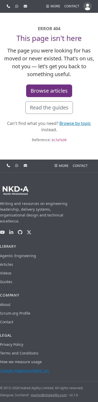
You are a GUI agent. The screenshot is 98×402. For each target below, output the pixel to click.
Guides (6, 281)
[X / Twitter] (29, 232)
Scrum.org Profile (15, 313)
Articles (6, 264)
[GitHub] (20, 232)
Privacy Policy (11, 344)
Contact (71, 6)
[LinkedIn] (11, 232)
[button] (52, 6)
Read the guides (49, 107)
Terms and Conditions (19, 353)
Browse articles (49, 90)
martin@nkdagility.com (49, 395)
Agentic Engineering (18, 255)
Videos (5, 273)
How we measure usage (21, 361)
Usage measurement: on (24, 370)
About (5, 304)
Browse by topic (75, 123)
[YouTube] (2, 232)
